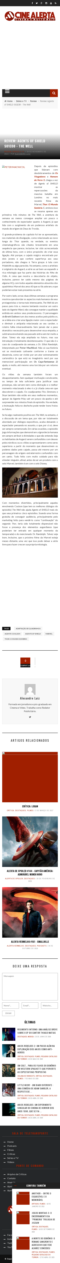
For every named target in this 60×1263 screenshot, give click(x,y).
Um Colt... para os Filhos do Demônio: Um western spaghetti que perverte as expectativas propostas (36, 1069)
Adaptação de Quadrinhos (28, 628)
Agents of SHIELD (33, 634)
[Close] (15, 1185)
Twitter (11, 1243)
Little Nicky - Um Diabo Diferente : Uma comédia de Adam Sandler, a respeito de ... (35, 1088)
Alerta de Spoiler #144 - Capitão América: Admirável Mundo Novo (30, 872)
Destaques (20, 810)
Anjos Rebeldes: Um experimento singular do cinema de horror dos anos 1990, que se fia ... (35, 1108)
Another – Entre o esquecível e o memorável (41, 1196)
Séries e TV (18, 151)
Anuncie (11, 1182)
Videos (10, 1162)
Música (31, 1037)
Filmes (30, 810)
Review (7, 151)
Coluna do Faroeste (26, 1076)
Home (10, 1141)
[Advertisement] (30, 54)
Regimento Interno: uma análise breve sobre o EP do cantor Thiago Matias (37, 1031)
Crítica (10, 810)
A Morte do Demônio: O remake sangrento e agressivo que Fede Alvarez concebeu (43, 1243)
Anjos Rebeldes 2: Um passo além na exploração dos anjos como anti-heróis (36, 1049)
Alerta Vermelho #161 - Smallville (30, 941)
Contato (11, 1178)
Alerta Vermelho (15, 946)
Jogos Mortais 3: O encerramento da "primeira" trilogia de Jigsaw (43, 1217)
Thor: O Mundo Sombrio (16, 639)
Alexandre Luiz (23, 154)
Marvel (49, 634)
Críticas (11, 1154)
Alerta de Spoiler (14, 878)
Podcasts (42, 946)
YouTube (11, 1247)
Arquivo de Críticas (17, 1174)
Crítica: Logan (30, 806)
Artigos (35, 1204)
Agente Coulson (12, 634)
